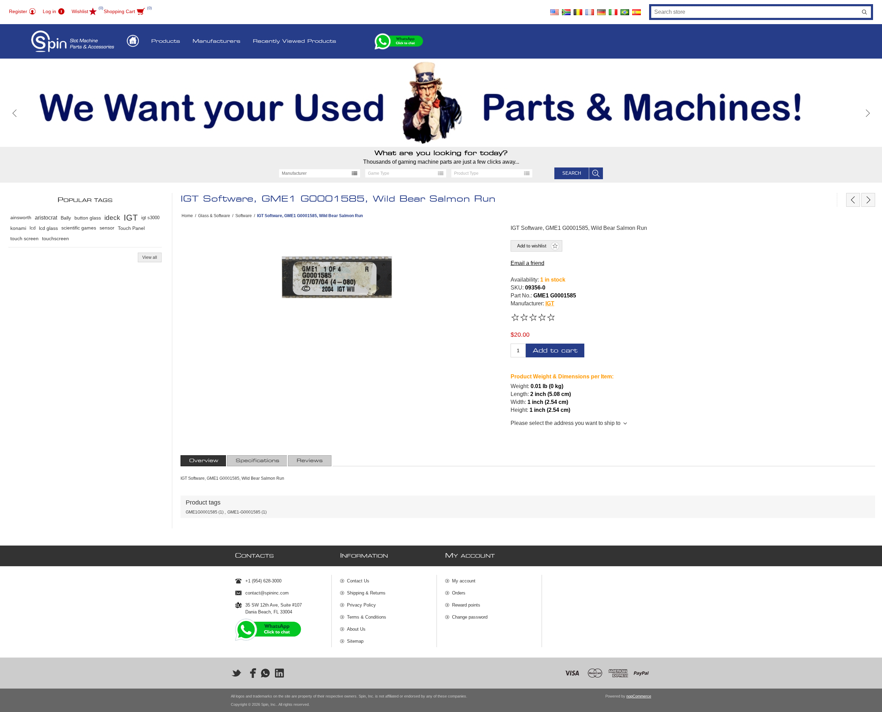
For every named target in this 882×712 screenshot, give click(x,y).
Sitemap (355, 641)
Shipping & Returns (366, 593)
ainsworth (20, 217)
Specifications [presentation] (257, 460)
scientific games (78, 228)
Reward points (466, 605)
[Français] (589, 9)
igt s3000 (150, 217)
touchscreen (55, 238)
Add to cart (555, 351)
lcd (32, 228)
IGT (549, 303)
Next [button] (867, 113)
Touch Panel (131, 228)
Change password (470, 617)
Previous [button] (14, 113)
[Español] (636, 9)
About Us (356, 629)
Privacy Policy (361, 605)
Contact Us (358, 580)
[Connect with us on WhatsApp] (265, 673)
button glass (87, 218)
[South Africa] (566, 9)
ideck (112, 217)
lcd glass (48, 228)
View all (149, 257)
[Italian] (612, 9)
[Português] (624, 9)
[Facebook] (250, 673)
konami (18, 228)
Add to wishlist (531, 245)
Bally (66, 218)
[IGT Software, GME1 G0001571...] (853, 200)
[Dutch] (577, 9)
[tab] (204, 460)
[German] (601, 9)
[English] (554, 9)
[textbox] (755, 12)
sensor (107, 228)
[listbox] (319, 173)
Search (864, 12)
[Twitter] (236, 673)
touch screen (24, 238)
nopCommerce (638, 696)
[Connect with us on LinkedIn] (279, 673)
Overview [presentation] (203, 460)
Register (18, 11)
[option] (441, 103)
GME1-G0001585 (243, 512)
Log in (49, 11)
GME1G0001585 (201, 512)
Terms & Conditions (366, 617)
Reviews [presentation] (310, 460)
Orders (458, 593)
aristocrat (46, 218)
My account (463, 580)
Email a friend (527, 263)
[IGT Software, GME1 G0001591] (868, 200)
